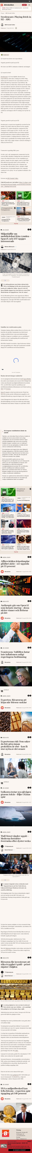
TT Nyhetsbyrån (9, 846)
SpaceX (3, 392)
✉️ (15, 246)
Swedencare (4, 77)
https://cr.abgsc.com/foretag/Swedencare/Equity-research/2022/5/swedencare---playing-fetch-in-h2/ (16, 184)
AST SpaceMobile (26, 379)
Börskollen (7, 571)
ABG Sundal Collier (12, 178)
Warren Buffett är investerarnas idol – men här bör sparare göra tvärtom (15, 8)
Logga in (24, 4)
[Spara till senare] (16, 28)
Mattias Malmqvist (9, 246)
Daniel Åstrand (9, 850)
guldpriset (16, 1112)
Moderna (8, 948)
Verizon (8, 389)
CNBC (16, 1069)
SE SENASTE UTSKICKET (19, 1150)
